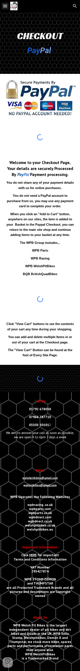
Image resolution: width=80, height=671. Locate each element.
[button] (5, 6)
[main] (40, 43)
